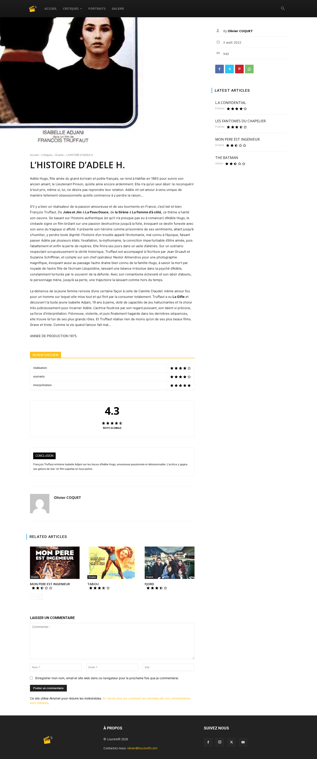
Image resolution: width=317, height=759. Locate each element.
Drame (59, 155)
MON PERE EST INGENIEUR (50, 584)
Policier (220, 108)
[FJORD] (169, 563)
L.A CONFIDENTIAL (230, 102)
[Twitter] (229, 69)
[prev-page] (32, 597)
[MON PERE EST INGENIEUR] (55, 563)
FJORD (149, 584)
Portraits (97, 8)
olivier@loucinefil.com (142, 748)
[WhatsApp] (249, 69)
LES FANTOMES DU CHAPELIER (240, 121)
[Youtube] (243, 742)
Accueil (50, 8)
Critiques (71, 8)
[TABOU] (112, 563)
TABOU (93, 584)
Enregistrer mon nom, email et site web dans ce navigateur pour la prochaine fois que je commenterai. (107, 678)
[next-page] (39, 597)
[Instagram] (219, 742)
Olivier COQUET (67, 497)
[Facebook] (219, 69)
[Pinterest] (239, 69)
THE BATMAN (226, 157)
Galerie (118, 8)
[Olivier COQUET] (39, 503)
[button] (283, 9)
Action (219, 163)
